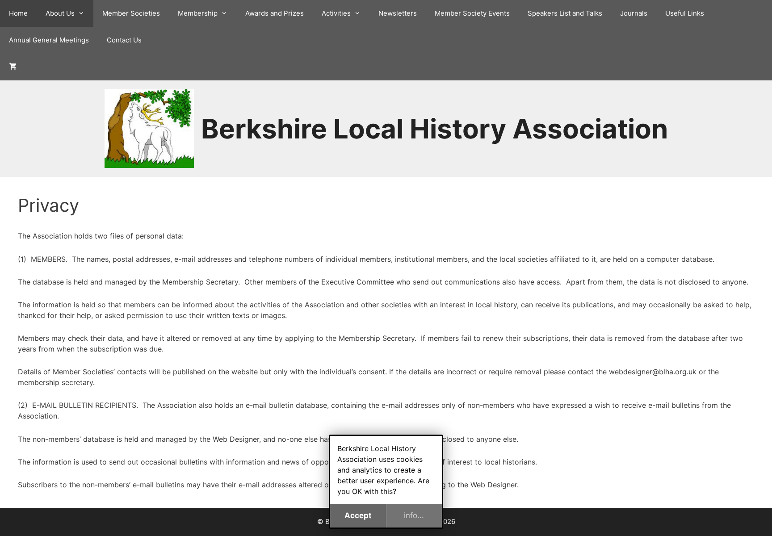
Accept (358, 515)
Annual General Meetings (49, 40)
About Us (60, 13)
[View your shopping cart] (12, 67)
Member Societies (131, 13)
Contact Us (124, 40)
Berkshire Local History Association (434, 129)
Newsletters (397, 13)
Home (18, 13)
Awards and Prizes (274, 13)
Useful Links (684, 13)
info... (414, 515)
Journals (633, 13)
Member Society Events (472, 13)
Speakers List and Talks (565, 13)
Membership (198, 13)
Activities (336, 13)
